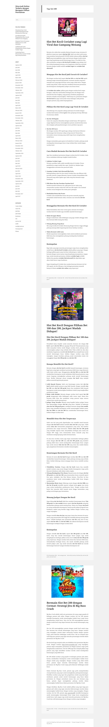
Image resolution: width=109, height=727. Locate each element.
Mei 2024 (17, 133)
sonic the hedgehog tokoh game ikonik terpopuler (59, 722)
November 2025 (19, 87)
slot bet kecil (53, 557)
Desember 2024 (19, 115)
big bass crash (67, 708)
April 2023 (17, 166)
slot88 (16, 223)
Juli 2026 (17, 67)
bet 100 (68, 278)
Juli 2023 (17, 158)
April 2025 (17, 105)
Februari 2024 (18, 140)
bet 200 (72, 278)
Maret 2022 (18, 176)
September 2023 (19, 153)
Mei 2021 (17, 191)
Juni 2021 (17, 188)
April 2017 (17, 196)
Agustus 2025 (18, 95)
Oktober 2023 (18, 151)
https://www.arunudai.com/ (69, 644)
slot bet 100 (18, 221)
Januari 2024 (18, 143)
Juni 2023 (17, 161)
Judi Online (18, 213)
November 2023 (19, 148)
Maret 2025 (18, 108)
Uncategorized (18, 229)
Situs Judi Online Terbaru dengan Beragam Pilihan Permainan (22, 9)
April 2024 (17, 135)
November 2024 (19, 118)
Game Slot (17, 208)
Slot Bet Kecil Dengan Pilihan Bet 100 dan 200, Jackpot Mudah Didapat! (67, 328)
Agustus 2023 (18, 156)
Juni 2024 (17, 130)
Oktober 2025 (18, 90)
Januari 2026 (18, 82)
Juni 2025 (17, 100)
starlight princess (19, 226)
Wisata (17, 231)
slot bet (67, 346)
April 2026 (17, 75)
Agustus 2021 (18, 183)
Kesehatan (18, 216)
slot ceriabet (82, 278)
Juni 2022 (17, 171)
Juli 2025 (17, 98)
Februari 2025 (18, 110)
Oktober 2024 (18, 120)
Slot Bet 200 (79, 555)
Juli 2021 (17, 186)
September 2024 (19, 123)
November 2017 (19, 193)
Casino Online (18, 206)
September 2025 (19, 92)
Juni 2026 (17, 70)
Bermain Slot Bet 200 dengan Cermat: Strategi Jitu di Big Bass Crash (66, 605)
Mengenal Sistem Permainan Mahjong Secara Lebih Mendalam (22, 42)
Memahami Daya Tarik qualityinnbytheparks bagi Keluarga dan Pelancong (21, 31)
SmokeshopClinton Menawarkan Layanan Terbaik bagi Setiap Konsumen (22, 54)
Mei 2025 (17, 103)
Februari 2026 (18, 80)
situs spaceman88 (70, 693)
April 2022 (17, 173)
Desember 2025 (19, 85)
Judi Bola (17, 211)
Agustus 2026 (18, 65)
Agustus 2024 (18, 125)
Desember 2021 (19, 178)
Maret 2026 (18, 77)
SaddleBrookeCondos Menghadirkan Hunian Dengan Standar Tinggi (22, 48)
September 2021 (19, 181)
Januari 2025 (18, 113)
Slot (16, 218)
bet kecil (76, 278)
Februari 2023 (18, 168)
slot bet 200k (80, 708)
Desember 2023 (19, 146)
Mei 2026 (17, 72)
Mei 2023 (17, 163)
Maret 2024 (18, 138)
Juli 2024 (17, 128)
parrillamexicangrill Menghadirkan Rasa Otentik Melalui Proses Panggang (22, 37)
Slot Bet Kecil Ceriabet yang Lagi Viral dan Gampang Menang (67, 43)
